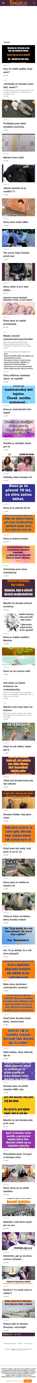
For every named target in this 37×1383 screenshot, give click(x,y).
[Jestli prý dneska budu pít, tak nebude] (18, 766)
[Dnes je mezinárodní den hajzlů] (18, 394)
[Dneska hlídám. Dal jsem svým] (18, 800)
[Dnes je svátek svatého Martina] (18, 622)
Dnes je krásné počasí (15, 538)
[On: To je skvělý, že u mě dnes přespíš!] (18, 935)
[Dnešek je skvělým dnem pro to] (18, 428)
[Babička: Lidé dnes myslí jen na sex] (18, 1207)
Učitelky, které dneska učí (17, 477)
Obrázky (6, 65)
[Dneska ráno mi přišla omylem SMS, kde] (18, 1071)
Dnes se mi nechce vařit (16, 671)
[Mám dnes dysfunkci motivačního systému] (18, 969)
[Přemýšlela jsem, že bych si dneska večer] (18, 1139)
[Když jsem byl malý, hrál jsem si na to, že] (18, 834)
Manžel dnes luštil (13, 157)
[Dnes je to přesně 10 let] (18, 493)
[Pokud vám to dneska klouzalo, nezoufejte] (18, 1309)
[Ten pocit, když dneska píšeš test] (18, 238)
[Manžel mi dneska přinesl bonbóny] (18, 588)
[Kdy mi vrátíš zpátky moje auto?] (18, 54)
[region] (18, 22)
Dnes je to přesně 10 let (16, 508)
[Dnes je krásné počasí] (18, 524)
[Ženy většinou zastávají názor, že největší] (18, 361)
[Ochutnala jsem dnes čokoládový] (18, 554)
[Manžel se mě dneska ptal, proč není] (18, 1105)
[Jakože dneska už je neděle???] (18, 173)
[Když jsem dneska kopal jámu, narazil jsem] (18, 1003)
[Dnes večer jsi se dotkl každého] (18, 1173)
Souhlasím (28, 1381)
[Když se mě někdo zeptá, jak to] (18, 732)
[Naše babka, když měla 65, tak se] (18, 1037)
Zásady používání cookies (14, 1381)
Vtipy (5, 80)
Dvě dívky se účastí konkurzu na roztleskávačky (14, 686)
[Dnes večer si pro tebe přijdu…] (18, 272)
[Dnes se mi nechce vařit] (18, 656)
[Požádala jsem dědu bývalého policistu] (18, 109)
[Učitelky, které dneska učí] (18, 462)
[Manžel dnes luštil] (18, 143)
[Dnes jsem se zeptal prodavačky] (18, 306)
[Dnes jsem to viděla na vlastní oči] (18, 867)
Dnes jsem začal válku (15, 222)
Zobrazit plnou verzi (20, 1350)
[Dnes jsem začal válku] (18, 207)
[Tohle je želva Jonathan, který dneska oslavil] (18, 901)
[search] (34, 3)
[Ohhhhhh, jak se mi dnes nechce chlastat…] (18, 1241)
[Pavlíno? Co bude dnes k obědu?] (18, 1275)
